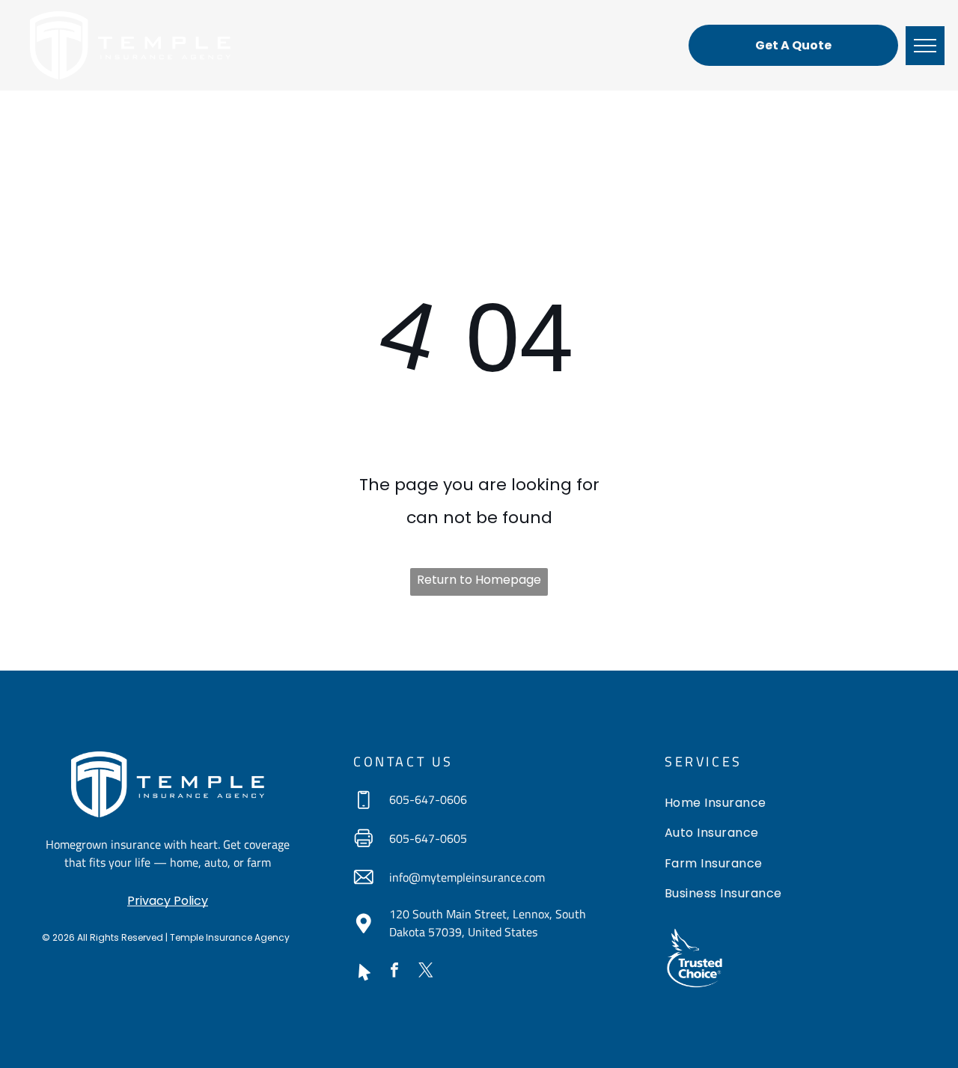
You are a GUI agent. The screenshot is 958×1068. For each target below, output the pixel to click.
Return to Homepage (479, 579)
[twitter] (426, 972)
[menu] (925, 45)
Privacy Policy (167, 900)
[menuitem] (790, 805)
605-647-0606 (428, 799)
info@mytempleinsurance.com (467, 877)
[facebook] (394, 972)
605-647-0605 (428, 838)
